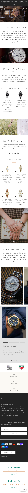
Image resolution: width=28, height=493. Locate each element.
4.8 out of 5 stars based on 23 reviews (14, 471)
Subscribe (14, 433)
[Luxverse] (14, 9)
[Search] (5, 9)
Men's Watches (14, 88)
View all (14, 162)
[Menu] (1, 9)
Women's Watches (14, 160)
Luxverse (6, 456)
